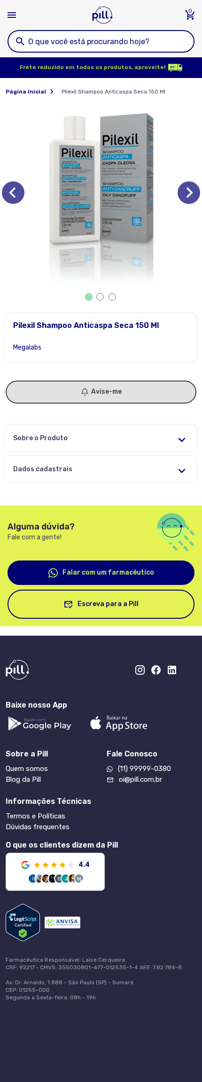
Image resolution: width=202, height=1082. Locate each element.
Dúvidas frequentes (38, 827)
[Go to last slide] (13, 192)
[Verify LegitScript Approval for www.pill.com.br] (23, 922)
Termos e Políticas (35, 816)
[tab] (89, 297)
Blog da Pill (23, 779)
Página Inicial (26, 91)
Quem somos (27, 768)
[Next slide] (189, 192)
